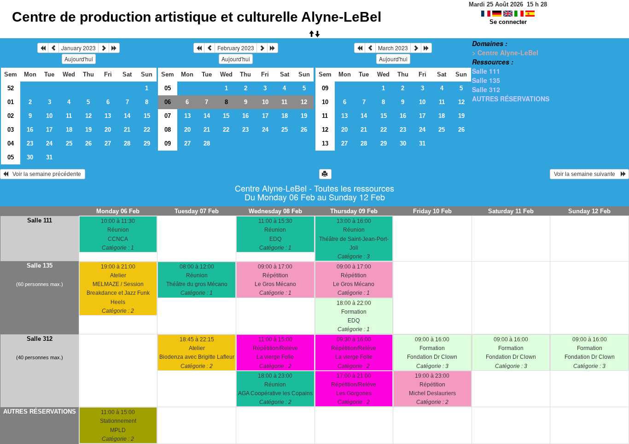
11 (69, 115)
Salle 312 (486, 89)
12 (88, 115)
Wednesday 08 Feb (275, 211)
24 (49, 143)
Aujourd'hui (78, 59)
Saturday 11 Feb (511, 211)
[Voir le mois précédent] (53, 48)
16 (30, 129)
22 (147, 129)
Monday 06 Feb (118, 211)
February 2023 (235, 48)
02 (10, 115)
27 (108, 143)
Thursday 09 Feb (354, 211)
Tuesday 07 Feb (197, 211)
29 (147, 143)
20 (108, 129)
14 (127, 115)
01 (10, 102)
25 (69, 143)
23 (30, 143)
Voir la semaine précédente (45, 174)
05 (10, 157)
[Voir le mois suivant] (103, 48)
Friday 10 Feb (432, 211)
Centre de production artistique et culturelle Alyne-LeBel (196, 16)
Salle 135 (486, 80)
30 (30, 157)
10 (49, 115)
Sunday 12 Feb (589, 211)
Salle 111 (486, 71)
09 (167, 143)
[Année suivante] (114, 48)
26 (88, 143)
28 (127, 143)
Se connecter (508, 21)
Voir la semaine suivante (587, 174)
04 (10, 143)
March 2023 (393, 48)
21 (127, 129)
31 (49, 157)
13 (108, 115)
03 (10, 129)
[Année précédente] (42, 48)
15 (147, 115)
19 (88, 129)
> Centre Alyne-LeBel (505, 52)
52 (10, 88)
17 (49, 129)
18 (69, 129)
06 (167, 102)
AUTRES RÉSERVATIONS (510, 98)
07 (167, 115)
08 (167, 129)
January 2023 (78, 48)
